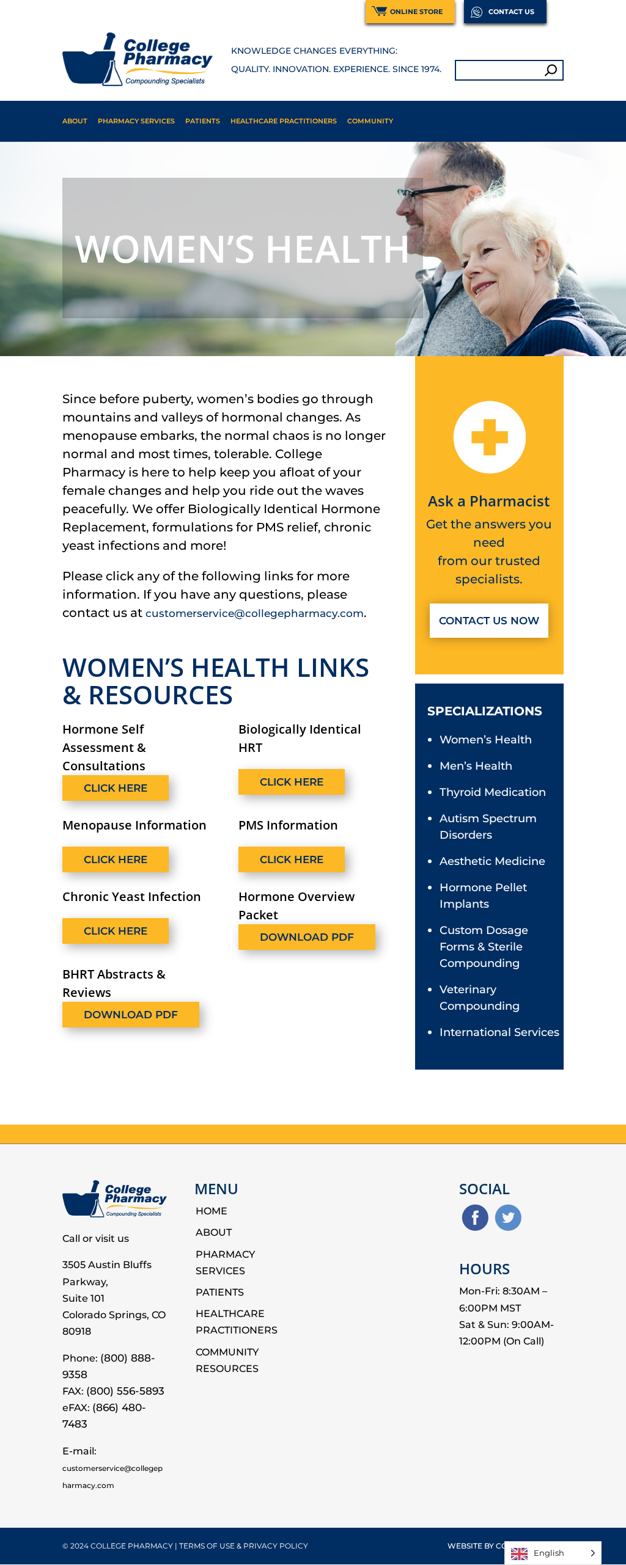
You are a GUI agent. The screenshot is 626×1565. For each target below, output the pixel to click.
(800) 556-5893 (125, 1391)
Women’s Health (486, 739)
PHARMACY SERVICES (136, 121)
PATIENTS (202, 121)
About (74, 121)
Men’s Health (476, 766)
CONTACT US (511, 11)
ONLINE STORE (416, 11)
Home (211, 1211)
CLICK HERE (115, 788)
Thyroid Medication (493, 792)
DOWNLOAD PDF (307, 937)
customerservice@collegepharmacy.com (254, 613)
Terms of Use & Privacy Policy (243, 1545)
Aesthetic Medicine (492, 861)
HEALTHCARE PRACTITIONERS (283, 121)
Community (370, 121)
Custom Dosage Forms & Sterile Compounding (484, 947)
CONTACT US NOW (489, 621)
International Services (499, 1032)
